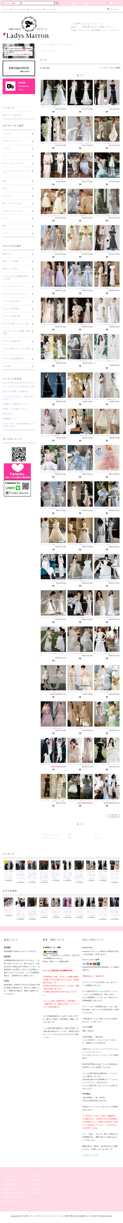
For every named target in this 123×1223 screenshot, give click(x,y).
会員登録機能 (67, 1034)
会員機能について (9, 419)
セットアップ (98, 838)
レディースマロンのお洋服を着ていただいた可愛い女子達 (19, 425)
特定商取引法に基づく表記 (14, 1193)
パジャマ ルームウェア (49, 838)
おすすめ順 (103, 68)
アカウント (79, 3)
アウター (70, 834)
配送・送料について (11, 1184)
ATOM (11, 1202)
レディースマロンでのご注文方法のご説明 (19, 386)
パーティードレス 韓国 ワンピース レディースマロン (54, 44)
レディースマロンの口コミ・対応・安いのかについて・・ (19, 397)
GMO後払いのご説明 (90, 1155)
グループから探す (35, 9)
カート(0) (115, 3)
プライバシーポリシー (12, 1197)
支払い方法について (11, 1180)
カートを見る (38, 1189)
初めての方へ (8, 414)
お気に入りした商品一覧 (12, 115)
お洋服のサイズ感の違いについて (15, 404)
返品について (9, 1189)
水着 (69, 838)
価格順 (111, 68)
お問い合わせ (114, 9)
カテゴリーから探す (18, 9)
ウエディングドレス (48, 51)
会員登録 (91, 3)
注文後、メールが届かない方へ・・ (16, 409)
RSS (5, 1202)
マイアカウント (39, 1176)
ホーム (5, 9)
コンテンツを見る (51, 9)
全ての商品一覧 (8, 108)
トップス (96, 834)
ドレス (72, 44)
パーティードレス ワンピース (51, 834)
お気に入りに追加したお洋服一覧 (15, 391)
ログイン (102, 3)
